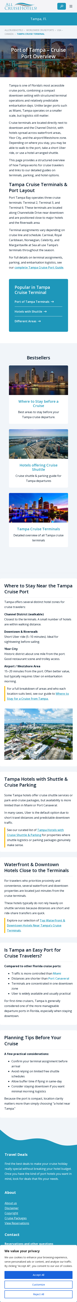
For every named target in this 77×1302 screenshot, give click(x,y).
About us (11, 1203)
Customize (38, 1284)
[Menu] (70, 6)
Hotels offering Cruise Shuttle (38, 467)
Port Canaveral (58, 978)
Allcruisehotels (14, 30)
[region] (38, 1273)
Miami (57, 973)
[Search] (61, 6)
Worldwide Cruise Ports (40, 30)
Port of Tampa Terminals (32, 302)
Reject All (38, 1294)
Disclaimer (12, 1208)
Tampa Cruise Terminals (38, 528)
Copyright (11, 1213)
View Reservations (17, 1223)
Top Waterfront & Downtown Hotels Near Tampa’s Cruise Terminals (36, 925)
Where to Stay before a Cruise (38, 403)
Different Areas (25, 321)
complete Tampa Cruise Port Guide (39, 267)
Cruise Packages (16, 1218)
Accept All (38, 1275)
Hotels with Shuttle (28, 311)
